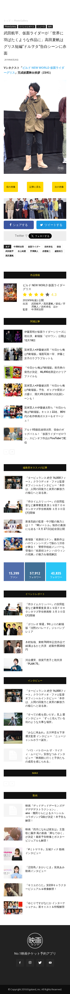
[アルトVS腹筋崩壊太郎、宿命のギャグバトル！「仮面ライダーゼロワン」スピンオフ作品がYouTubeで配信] (13, 434)
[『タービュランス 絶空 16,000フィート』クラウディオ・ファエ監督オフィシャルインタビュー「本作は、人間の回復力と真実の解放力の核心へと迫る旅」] (13, 482)
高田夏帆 (9, 255)
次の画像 (59, 187)
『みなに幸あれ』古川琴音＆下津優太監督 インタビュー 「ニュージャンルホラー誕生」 (45, 736)
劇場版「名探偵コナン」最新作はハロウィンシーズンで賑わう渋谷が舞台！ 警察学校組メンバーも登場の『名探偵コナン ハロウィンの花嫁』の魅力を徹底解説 (45, 547)
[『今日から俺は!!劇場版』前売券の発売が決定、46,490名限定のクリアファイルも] (13, 372)
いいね (14, 563)
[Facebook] (20, 963)
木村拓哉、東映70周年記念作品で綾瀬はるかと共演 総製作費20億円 (45, 646)
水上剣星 (22, 251)
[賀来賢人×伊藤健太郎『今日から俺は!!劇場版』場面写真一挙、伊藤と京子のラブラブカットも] (13, 354)
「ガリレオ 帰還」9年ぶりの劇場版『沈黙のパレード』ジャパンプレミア (45, 628)
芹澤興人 (34, 251)
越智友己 (59, 251)
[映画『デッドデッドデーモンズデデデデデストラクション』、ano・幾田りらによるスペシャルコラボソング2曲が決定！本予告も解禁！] (13, 810)
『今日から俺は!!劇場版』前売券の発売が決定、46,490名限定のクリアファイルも (45, 372)
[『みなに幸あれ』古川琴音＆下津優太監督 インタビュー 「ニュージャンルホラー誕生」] (13, 737)
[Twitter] (40, 963)
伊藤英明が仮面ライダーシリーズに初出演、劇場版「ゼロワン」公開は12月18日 (45, 336)
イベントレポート (26, 26)
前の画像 (10, 187)
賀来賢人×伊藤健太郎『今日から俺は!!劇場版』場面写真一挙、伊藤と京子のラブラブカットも (44, 354)
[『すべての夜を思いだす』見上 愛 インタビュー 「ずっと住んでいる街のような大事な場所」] (13, 719)
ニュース (41, 26)
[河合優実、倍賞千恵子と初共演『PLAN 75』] (13, 664)
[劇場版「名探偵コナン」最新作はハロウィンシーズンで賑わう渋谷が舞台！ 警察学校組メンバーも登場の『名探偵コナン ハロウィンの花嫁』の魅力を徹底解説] (13, 544)
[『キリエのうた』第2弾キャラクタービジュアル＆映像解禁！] (13, 889)
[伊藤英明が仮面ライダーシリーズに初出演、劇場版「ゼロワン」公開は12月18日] (13, 336)
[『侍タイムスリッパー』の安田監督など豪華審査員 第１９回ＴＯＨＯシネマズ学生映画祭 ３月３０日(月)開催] (13, 506)
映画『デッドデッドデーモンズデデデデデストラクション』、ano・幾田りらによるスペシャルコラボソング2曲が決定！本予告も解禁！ (45, 813)
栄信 (59, 246)
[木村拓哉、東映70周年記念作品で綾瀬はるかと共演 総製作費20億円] (13, 646)
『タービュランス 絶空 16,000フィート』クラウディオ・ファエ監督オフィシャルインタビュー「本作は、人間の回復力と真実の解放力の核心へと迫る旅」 (45, 485)
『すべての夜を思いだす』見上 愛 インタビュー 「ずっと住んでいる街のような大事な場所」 (45, 718)
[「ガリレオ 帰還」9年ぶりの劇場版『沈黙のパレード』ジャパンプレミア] (13, 628)
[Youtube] (50, 963)
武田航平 (9, 251)
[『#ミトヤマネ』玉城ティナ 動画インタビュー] (13, 854)
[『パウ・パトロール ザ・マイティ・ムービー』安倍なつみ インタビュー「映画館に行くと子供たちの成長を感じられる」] (13, 755)
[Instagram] (30, 963)
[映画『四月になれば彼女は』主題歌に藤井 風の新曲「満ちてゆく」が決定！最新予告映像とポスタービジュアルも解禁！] (13, 834)
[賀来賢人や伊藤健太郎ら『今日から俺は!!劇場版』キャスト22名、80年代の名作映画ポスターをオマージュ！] (13, 412)
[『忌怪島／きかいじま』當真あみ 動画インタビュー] (13, 871)
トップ (7, 20)
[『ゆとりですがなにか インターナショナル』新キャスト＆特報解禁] (13, 907)
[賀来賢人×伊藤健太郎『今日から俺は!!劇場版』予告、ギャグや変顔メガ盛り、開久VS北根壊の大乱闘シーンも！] (13, 389)
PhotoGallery (21, 20)
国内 (50, 26)
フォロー (35, 563)
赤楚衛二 (46, 251)
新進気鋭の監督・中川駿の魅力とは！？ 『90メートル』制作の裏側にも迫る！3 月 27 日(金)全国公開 (45, 525)
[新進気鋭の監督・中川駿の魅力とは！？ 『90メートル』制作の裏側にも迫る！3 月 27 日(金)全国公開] (13, 526)
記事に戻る (35, 187)
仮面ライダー (34, 246)
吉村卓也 (48, 246)
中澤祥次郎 (19, 246)
